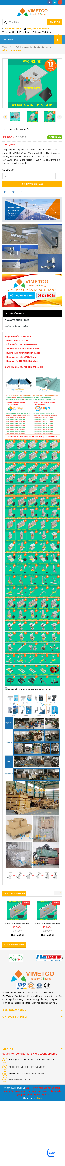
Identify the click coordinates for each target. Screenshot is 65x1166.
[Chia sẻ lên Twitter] (14, 192)
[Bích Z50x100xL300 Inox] (17, 910)
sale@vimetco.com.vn (38, 29)
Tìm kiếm (55, 22)
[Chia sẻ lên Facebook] (5, 192)
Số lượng (8, 170)
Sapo (39, 1098)
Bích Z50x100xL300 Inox (17, 923)
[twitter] (55, 2)
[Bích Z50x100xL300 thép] (47, 910)
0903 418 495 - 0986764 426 (30, 1074)
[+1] (22, 192)
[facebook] (50, 2)
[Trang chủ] (32, 12)
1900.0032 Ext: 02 (14, 29)
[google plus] (60, 2)
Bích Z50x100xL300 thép (47, 923)
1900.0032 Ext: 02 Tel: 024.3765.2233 (27, 1067)
